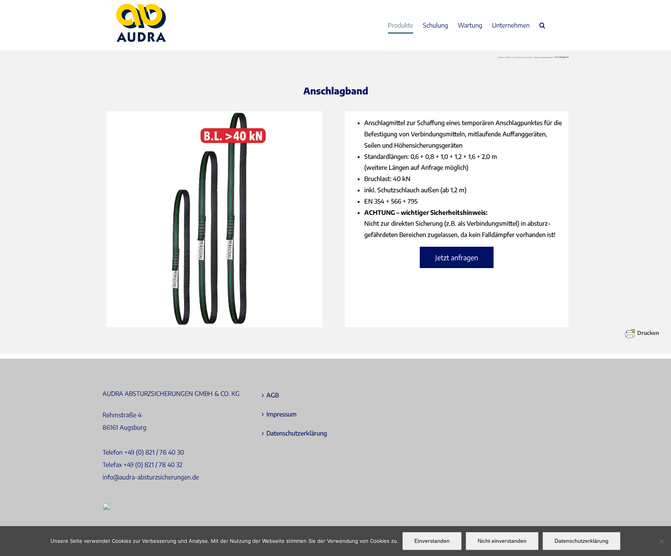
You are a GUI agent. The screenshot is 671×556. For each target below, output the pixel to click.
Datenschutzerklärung (296, 433)
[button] (542, 25)
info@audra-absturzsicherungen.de (151, 477)
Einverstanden (432, 541)
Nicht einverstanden (502, 541)
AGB (272, 395)
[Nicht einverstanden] (661, 541)
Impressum (281, 414)
